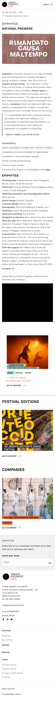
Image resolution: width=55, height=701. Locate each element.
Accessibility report (11, 694)
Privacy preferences (12, 673)
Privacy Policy (9, 665)
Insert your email (10, 555)
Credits (6, 677)
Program (6, 636)
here (47, 169)
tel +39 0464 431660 (11, 599)
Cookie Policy (9, 669)
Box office (7, 640)
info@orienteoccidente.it (13, 605)
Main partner (8, 688)
